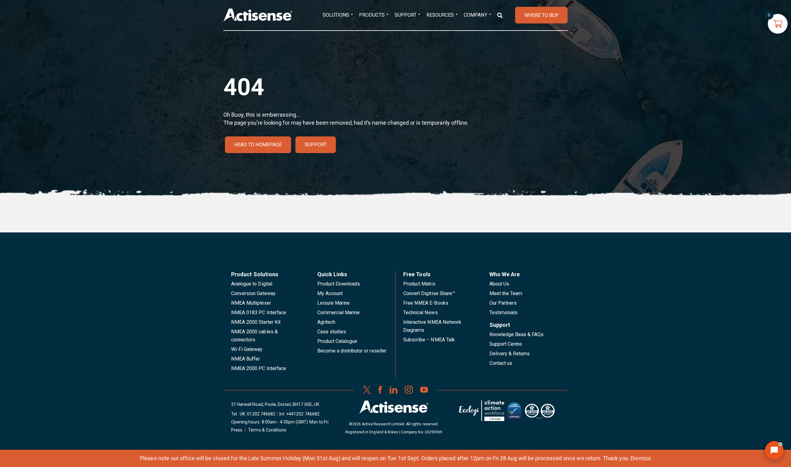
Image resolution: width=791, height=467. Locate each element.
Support (406, 15)
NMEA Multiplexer (251, 303)
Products (371, 15)
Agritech (326, 322)
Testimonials (503, 312)
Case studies (331, 332)
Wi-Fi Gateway (247, 349)
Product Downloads (338, 284)
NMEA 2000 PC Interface (258, 368)
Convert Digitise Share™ (429, 293)
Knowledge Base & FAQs (516, 334)
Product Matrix (419, 284)
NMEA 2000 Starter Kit (256, 322)
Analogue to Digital (251, 284)
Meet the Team (505, 293)
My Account (330, 293)
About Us (499, 284)
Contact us (500, 363)
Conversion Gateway (253, 293)
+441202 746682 (302, 413)
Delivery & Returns (509, 354)
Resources (440, 15)
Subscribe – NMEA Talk (429, 340)
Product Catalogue (337, 341)
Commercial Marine (338, 312)
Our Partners (503, 303)
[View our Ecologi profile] (481, 413)
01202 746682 (261, 413)
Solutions (336, 15)
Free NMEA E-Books (425, 303)
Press (236, 429)
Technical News (420, 312)
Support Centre (505, 344)
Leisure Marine (333, 303)
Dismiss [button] (641, 458)
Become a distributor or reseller (352, 351)
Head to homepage (258, 145)
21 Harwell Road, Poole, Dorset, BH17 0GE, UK (275, 404)
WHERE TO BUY (541, 15)
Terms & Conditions (267, 429)
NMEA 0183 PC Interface (258, 312)
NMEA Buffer (245, 359)
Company (475, 15)
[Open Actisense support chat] (774, 450)
